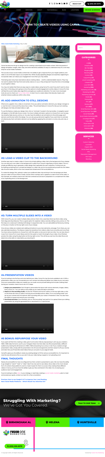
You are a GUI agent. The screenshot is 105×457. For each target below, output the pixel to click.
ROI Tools (89, 156)
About (39, 10)
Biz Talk (87, 68)
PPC (87, 101)
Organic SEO (89, 147)
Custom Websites (88, 142)
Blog (64, 10)
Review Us (89, 10)
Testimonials (52, 10)
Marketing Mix (87, 92)
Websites (87, 128)
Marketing (87, 87)
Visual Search (88, 123)
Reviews (87, 104)
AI (87, 63)
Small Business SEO (87, 109)
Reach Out (77, 4)
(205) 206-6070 (95, 4)
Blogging (87, 70)
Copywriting (87, 77)
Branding (87, 73)
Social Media (87, 114)
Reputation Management (88, 154)
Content (87, 75)
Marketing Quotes (87, 94)
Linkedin (87, 82)
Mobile (87, 97)
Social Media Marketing (12, 44)
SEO (87, 106)
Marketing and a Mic (87, 89)
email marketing (87, 80)
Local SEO (87, 85)
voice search (88, 126)
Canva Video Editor (24, 93)
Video (3, 44)
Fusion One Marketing (97, 452)
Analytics (87, 65)
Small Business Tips (87, 111)
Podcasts (88, 99)
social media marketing (52, 373)
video (19, 373)
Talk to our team (87, 403)
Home (18, 10)
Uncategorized (87, 118)
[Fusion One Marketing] (14, 433)
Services (29, 10)
